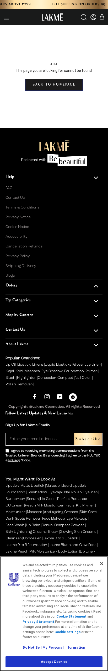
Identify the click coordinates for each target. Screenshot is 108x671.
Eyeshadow (37, 492)
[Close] (101, 563)
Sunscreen (15, 499)
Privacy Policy (18, 256)
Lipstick (24, 364)
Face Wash (15, 525)
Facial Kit (73, 505)
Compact (65, 378)
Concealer (47, 378)
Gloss (78, 364)
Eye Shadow (52, 371)
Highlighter (27, 378)
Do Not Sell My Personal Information (54, 647)
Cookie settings (67, 632)
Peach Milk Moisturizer (44, 505)
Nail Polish (73, 492)
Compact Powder (69, 525)
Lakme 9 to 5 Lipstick (60, 538)
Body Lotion (68, 551)
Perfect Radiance (72, 499)
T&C (97, 455)
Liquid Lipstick (73, 486)
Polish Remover (19, 384)
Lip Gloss (48, 499)
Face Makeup (53, 518)
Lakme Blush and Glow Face (72, 545)
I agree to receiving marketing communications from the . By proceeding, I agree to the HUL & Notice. (53, 455)
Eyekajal (55, 492)
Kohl (19, 371)
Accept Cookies (54, 662)
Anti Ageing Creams (61, 512)
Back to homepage (54, 85)
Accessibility (17, 236)
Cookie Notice (17, 227)
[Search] (84, 19)
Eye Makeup (77, 518)
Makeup (53, 486)
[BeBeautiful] (73, 398)
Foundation (74, 371)
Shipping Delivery (21, 266)
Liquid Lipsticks (58, 364)
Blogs (10, 275)
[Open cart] (102, 17)
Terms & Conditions (23, 207)
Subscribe (88, 439)
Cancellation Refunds (24, 246)
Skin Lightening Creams (26, 532)
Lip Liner (87, 551)
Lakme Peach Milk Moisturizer (31, 551)
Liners (38, 364)
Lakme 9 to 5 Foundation (26, 545)
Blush (11, 378)
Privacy (14, 460)
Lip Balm (33, 525)
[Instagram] (47, 397)
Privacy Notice (18, 217)
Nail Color (83, 378)
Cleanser (13, 538)
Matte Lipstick (32, 486)
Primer (91, 371)
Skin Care (88, 512)
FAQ (9, 188)
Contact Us (15, 198)
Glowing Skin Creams (78, 532)
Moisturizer (15, 512)
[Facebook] (34, 397)
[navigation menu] (6, 17)
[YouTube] (59, 397)
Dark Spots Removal (23, 518)
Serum (33, 499)
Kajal (10, 371)
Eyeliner (90, 492)
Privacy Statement (38, 622)
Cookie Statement (71, 616)
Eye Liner (92, 364)
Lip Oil (11, 364)
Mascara (33, 371)
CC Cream (14, 505)
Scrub (47, 525)
